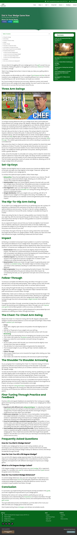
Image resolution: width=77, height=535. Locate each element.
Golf (46, 5)
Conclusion (6, 59)
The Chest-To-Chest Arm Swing (10, 45)
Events (60, 5)
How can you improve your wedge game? (12, 60)
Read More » (56, 65)
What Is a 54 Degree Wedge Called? (12, 55)
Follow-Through (7, 43)
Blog (5, 17)
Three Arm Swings (7, 37)
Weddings (68, 5)
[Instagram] (6, 524)
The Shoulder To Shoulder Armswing (11, 47)
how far (19, 479)
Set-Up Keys (6, 38)
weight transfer (33, 299)
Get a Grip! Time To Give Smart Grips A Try (64, 57)
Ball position (8, 177)
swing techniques (29, 407)
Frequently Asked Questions (9, 50)
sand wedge (34, 468)
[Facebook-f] (3, 524)
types (42, 470)
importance (28, 497)
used (19, 470)
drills (8, 401)
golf (38, 65)
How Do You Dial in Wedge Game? (11, 52)
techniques (35, 75)
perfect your (11, 322)
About (40, 5)
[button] (4, 21)
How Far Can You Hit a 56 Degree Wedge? (13, 54)
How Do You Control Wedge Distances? (12, 57)
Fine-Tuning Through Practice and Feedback (12, 49)
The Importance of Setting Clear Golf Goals (64, 67)
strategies (21, 507)
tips (43, 75)
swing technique (19, 386)
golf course (5, 500)
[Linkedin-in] (9, 524)
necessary (23, 337)
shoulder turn (25, 189)
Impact (5, 42)
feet (11, 136)
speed (8, 409)
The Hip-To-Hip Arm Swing (9, 40)
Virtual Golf (53, 5)
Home (34, 5)
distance (40, 67)
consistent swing (16, 264)
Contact (75, 5)
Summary (60, 35)
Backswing (7, 334)
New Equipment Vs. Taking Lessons (62, 76)
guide (48, 491)
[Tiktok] (12, 524)
